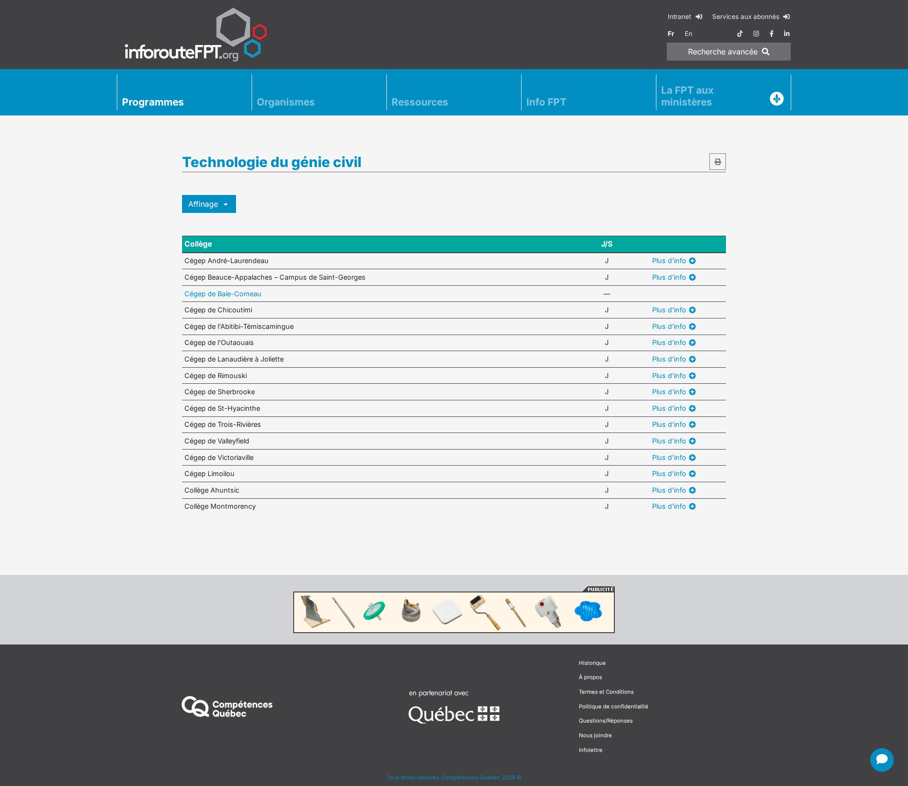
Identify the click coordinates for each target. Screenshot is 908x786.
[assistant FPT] (882, 760)
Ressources (420, 102)
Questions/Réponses (606, 720)
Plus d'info (670, 260)
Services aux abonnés (746, 16)
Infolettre (590, 750)
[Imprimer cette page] (717, 161)
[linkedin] (787, 34)
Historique (592, 663)
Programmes (153, 102)
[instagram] (756, 34)
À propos (590, 677)
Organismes (286, 102)
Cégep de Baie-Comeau (223, 294)
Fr (671, 33)
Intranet (680, 16)
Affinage (204, 204)
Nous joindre (595, 735)
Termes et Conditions (606, 692)
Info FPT (546, 102)
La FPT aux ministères (687, 96)
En (688, 33)
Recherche (723, 51)
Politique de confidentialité (613, 706)
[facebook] (771, 34)
